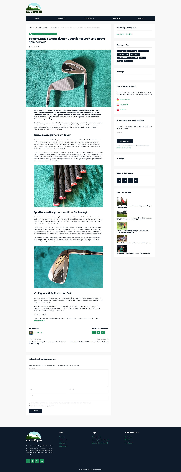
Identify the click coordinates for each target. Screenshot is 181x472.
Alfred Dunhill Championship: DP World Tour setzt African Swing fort (132, 231)
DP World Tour (123, 54)
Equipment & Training (41, 27)
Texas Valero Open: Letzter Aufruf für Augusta (133, 243)
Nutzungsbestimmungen (100, 440)
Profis (142, 57)
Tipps (120, 61)
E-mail (72, 389)
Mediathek (62, 443)
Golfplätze (134, 54)
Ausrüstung (132, 51)
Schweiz (123, 110)
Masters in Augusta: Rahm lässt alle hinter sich (133, 253)
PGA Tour (134, 57)
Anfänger (121, 51)
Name (30, 389)
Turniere (128, 61)
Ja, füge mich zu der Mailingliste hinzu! (42, 406)
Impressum (63, 440)
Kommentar (32, 368)
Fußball (127, 440)
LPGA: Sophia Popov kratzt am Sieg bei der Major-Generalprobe (134, 207)
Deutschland (143, 51)
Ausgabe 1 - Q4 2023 (124, 34)
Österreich (124, 105)
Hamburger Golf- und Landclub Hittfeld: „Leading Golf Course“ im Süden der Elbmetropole (134, 219)
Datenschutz (96, 437)
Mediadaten (63, 446)
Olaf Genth (38, 333)
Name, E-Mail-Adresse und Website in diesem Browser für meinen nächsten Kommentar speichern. (61, 403)
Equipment (54, 27)
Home (30, 27)
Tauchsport (129, 443)
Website (31, 396)
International (122, 57)
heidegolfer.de (39, 321)
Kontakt (61, 437)
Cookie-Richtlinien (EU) (100, 443)
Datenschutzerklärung (124, 148)
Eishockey (128, 437)
